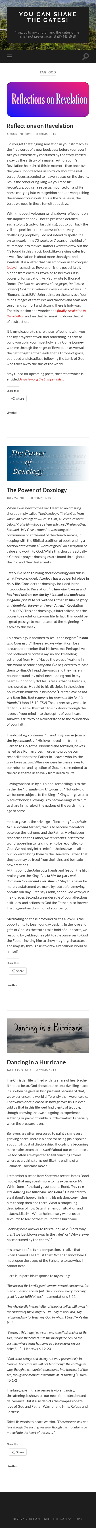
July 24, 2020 (17, 498)
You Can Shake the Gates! (48, 17)
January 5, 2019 (19, 1070)
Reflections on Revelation (40, 125)
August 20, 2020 (19, 134)
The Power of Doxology (37, 490)
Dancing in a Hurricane (36, 1062)
